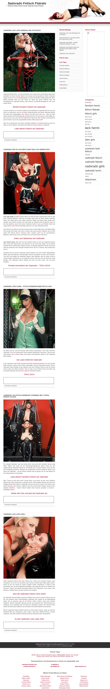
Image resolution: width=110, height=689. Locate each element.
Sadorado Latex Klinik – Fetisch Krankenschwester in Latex (27, 286)
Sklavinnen (84, 676)
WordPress (67, 644)
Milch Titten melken (45, 686)
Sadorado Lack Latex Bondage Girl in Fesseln (21, 30)
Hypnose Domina (45, 682)
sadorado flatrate (93, 161)
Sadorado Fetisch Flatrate (27, 3)
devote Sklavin (20, 96)
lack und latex (88, 134)
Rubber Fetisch (64, 684)
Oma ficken (64, 682)
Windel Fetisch (83, 686)
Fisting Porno (45, 680)
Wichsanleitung (83, 684)
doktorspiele (88, 102)
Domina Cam (12, 486)
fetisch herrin (88, 116)
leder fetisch (88, 145)
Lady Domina (45, 684)
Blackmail (26, 680)
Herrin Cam (49, 656)
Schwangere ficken (64, 688)
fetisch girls (91, 113)
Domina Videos (31, 119)
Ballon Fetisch (26, 678)
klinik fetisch (88, 121)
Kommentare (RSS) (55, 646)
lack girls (87, 124)
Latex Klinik (16, 363)
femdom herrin (92, 105)
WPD (73, 644)
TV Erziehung (84, 682)
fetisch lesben (88, 119)
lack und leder (88, 136)
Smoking (83, 678)
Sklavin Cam (69, 656)
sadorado (87, 154)
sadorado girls (95, 166)
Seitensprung (63, 85)
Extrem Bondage (45, 676)
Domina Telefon (37, 125)
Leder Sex (21, 118)
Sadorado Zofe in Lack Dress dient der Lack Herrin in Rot (26, 149)
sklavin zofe (88, 182)
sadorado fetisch (93, 157)
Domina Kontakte (64, 72)
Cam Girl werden (64, 65)
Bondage (43, 101)
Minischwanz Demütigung (64, 676)
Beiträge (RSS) (42, 646)
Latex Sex (42, 114)
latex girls (90, 139)
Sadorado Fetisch (64, 686)
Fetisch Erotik (45, 678)
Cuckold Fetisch (26, 682)
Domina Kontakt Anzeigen (48, 655)
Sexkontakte (63, 88)
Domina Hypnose (64, 68)
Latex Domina (63, 78)
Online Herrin (65, 680)
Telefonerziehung (44, 123)
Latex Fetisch (25, 114)
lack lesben (88, 131)
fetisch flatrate (92, 109)
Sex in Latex (15, 354)
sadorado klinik (89, 174)
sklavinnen (90, 179)
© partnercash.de (67, 646)
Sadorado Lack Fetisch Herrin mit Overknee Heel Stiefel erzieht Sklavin (69, 48)
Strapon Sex (83, 680)
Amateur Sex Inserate (72, 655)
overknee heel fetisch (92, 150)
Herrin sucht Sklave (59, 656)
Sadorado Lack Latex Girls (14, 514)
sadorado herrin (93, 170)
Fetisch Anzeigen (64, 75)
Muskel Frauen (64, 678)
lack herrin (92, 128)
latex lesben (88, 143)
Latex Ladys (24, 371)
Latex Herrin (45, 688)
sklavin (87, 176)
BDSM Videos (36, 655)
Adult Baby (26, 676)
